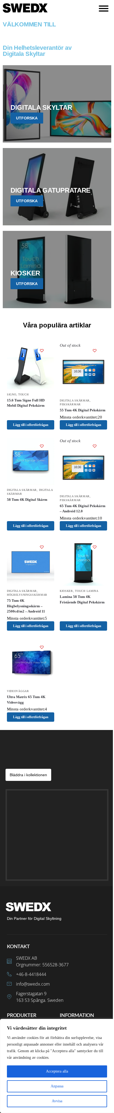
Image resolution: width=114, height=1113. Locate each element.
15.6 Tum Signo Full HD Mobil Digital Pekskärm (26, 403)
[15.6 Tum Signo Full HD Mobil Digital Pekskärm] (30, 365)
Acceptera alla (57, 1071)
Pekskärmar (70, 404)
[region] (57, 1066)
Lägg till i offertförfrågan (30, 425)
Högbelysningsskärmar (27, 594)
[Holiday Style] (57, 186)
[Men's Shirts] (57, 104)
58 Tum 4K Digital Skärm (27, 499)
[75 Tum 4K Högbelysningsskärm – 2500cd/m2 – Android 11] (30, 562)
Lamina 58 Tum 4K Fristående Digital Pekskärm (82, 599)
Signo (11, 394)
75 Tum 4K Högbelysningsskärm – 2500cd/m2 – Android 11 (26, 605)
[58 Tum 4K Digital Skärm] (30, 461)
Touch (23, 394)
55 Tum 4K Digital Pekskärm (82, 410)
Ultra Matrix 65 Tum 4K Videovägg (26, 699)
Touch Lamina (86, 590)
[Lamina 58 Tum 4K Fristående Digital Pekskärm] (83, 562)
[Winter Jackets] (57, 269)
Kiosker (66, 590)
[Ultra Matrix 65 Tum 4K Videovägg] (30, 662)
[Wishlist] (42, 350)
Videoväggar (18, 691)
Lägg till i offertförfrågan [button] (30, 526)
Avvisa (57, 1101)
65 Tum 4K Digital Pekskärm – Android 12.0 (82, 508)
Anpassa (57, 1086)
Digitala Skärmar (75, 400)
